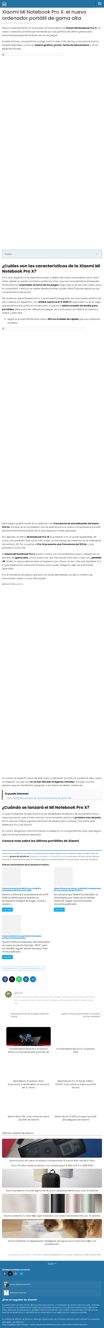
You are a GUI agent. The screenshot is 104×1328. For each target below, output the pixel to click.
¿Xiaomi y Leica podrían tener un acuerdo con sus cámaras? (80, 1015)
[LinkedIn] (26, 979)
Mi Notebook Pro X (11, 968)
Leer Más (7, 909)
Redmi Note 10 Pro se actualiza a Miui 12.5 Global (30, 1015)
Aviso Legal (7, 1324)
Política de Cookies (58, 1324)
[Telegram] (33, 979)
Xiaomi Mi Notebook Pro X (32, 968)
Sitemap (16, 1324)
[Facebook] (5, 979)
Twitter (64, 856)
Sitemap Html (81, 1324)
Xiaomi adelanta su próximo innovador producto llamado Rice (22, 937)
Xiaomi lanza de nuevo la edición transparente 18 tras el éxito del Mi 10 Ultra (77, 889)
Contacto (24, 1324)
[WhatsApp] (19, 979)
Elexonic (18, 992)
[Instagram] (15, 1273)
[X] (12, 979)
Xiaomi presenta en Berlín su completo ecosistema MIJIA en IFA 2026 (21, 889)
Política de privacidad (40, 1324)
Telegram (34, 856)
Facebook (54, 856)
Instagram (44, 856)
